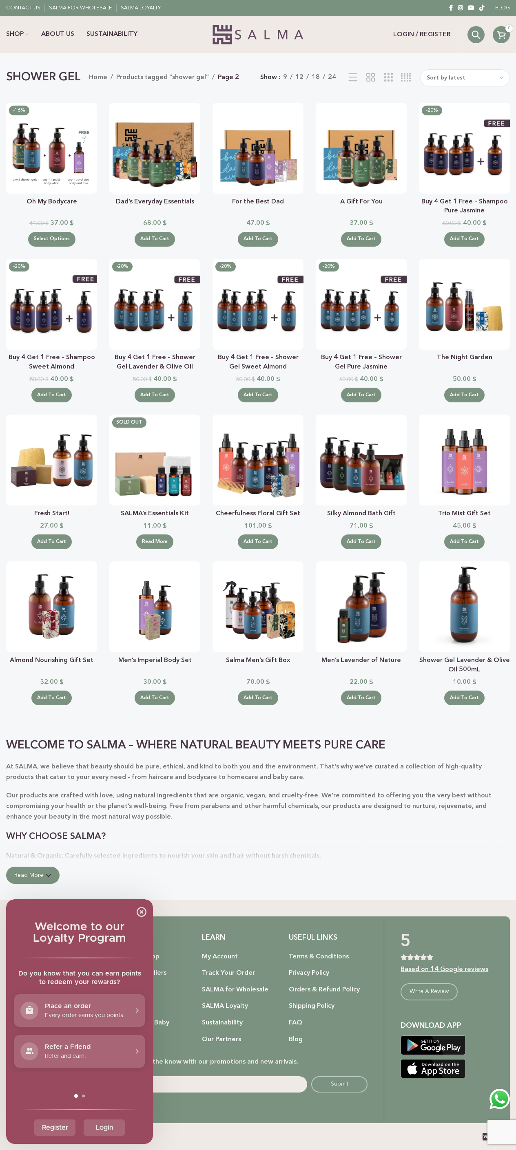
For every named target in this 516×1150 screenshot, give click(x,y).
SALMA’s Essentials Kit (155, 513)
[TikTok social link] (482, 8)
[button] (155, 239)
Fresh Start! (51, 513)
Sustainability (222, 1023)
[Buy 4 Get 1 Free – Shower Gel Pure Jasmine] (361, 304)
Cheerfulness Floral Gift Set (258, 513)
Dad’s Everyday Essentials (155, 202)
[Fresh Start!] (51, 460)
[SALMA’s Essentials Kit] (154, 460)
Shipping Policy (311, 1006)
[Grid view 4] (406, 78)
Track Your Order (228, 973)
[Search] (476, 34)
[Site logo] (258, 34)
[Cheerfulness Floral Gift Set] (258, 460)
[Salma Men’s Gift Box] (258, 606)
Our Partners (221, 1039)
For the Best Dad (258, 202)
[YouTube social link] (471, 8)
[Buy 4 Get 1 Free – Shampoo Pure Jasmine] (464, 148)
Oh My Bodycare (52, 202)
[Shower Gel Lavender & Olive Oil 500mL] (464, 606)
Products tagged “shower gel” (162, 77)
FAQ (296, 1023)
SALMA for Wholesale (235, 990)
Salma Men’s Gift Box (258, 660)
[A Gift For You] (361, 148)
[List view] (353, 78)
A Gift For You (361, 202)
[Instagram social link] (460, 8)
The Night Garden (464, 357)
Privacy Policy (309, 973)
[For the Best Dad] (258, 148)
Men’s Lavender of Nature (361, 660)
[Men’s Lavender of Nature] (361, 606)
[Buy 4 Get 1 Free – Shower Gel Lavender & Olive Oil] (154, 304)
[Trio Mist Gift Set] (464, 460)
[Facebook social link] (451, 8)
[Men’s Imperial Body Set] (154, 606)
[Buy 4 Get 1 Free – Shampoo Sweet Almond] (51, 304)
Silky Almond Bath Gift (361, 513)
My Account (220, 957)
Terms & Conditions (319, 957)
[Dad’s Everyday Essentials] (154, 148)
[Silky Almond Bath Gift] (361, 460)
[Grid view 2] (370, 78)
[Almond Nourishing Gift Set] (51, 606)
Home (98, 77)
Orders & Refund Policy (324, 990)
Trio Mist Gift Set (464, 513)
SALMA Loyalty (225, 1006)
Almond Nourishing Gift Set (51, 660)
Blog (296, 1039)
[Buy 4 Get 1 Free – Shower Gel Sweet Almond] (258, 304)
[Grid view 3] (388, 78)
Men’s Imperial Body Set (155, 660)
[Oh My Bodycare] (51, 148)
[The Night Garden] (464, 304)
